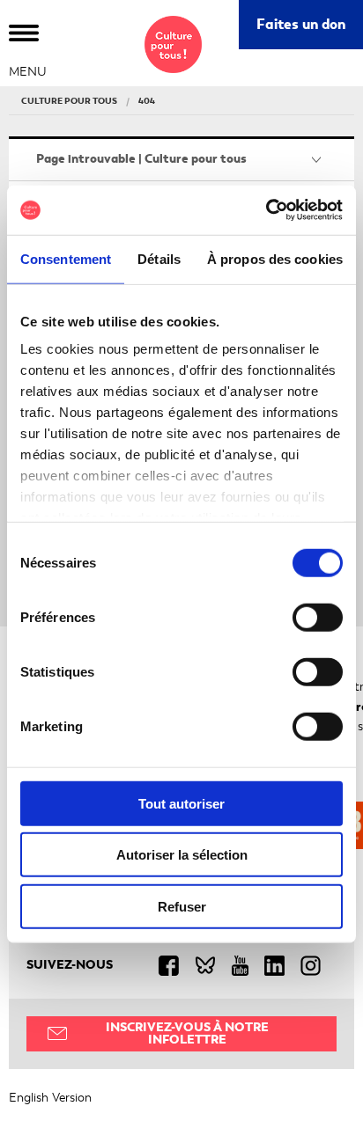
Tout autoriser (181, 802)
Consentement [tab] (65, 258)
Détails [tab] (159, 258)
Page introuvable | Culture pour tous (141, 158)
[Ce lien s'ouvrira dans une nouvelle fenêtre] (177, 965)
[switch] (318, 617)
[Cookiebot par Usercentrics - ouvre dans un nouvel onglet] (266, 210)
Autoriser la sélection (182, 854)
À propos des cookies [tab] (275, 258)
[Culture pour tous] (173, 44)
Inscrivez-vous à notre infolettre (187, 1033)
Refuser (182, 905)
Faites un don (309, 31)
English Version (50, 1097)
